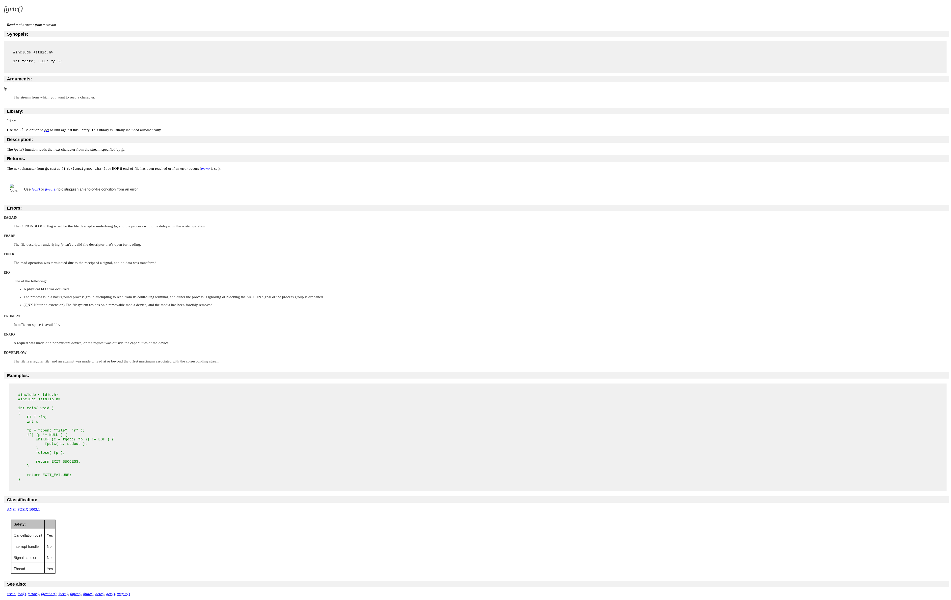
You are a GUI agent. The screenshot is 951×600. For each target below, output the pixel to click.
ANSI (11, 509)
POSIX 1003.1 (29, 509)
